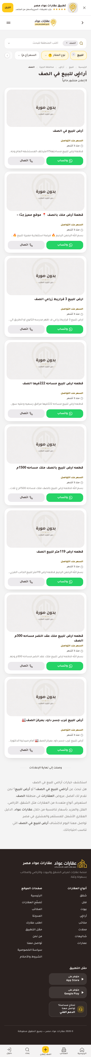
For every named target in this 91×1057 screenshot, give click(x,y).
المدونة (37, 916)
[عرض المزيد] (7, 55)
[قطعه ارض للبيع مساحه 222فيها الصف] (45, 380)
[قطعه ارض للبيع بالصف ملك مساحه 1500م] (45, 464)
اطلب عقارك (34, 923)
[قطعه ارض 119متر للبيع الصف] (45, 549)
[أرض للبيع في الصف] (45, 128)
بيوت (83, 909)
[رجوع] (82, 22)
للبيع (71, 67)
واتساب (62, 160)
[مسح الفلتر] (73, 54)
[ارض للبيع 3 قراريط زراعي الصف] (45, 296)
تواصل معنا (34, 943)
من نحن (37, 936)
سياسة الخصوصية (30, 950)
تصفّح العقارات (32, 902)
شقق (83, 895)
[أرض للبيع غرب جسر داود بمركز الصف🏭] (45, 717)
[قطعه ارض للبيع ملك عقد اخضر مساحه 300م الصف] (45, 633)
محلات (82, 929)
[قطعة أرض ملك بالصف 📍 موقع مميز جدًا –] (45, 212)
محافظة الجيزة (46, 67)
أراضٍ (61, 67)
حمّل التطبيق (33, 929)
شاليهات (81, 936)
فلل (84, 902)
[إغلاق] (84, 7)
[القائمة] (8, 22)
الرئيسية (83, 67)
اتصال (24, 160)
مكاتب (83, 923)
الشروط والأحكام (31, 957)
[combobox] (35, 43)
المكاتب (37, 909)
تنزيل (8, 7)
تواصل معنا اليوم (75, 823)
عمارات (82, 943)
